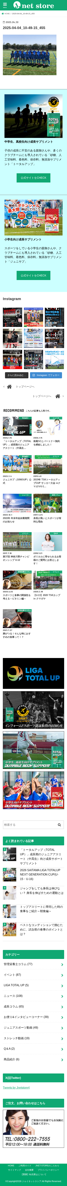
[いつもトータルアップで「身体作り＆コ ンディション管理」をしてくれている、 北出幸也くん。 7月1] (33, 317)
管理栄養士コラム (18, 964)
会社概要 (29, 1170)
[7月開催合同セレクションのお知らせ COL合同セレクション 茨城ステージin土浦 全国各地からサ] (54, 338)
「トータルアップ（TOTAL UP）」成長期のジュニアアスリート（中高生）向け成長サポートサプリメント (41, 856)
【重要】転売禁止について (33, 1174)
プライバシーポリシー (48, 1170)
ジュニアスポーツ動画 (21, 1027)
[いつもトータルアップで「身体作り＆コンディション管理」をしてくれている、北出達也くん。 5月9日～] (12, 359)
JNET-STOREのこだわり (47, 1166)
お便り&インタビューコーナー (26, 1016)
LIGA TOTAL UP (16, 985)
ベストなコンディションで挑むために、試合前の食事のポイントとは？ (41, 929)
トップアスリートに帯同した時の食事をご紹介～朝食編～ (41, 909)
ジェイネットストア (31, 1181)
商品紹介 (11, 1059)
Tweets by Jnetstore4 (16, 1087)
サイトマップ (14, 1170)
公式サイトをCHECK (33, 177)
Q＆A (9, 1048)
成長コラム (14, 1006)
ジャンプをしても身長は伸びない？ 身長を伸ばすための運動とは (42, 890)
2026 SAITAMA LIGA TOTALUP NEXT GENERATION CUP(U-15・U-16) (40, 874)
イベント (12, 974)
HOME (11, 1166)
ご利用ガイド (24, 1166)
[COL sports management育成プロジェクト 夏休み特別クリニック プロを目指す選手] (12, 317)
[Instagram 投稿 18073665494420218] (54, 359)
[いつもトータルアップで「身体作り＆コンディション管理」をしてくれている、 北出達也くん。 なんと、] (12, 338)
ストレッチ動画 (16, 1038)
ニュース (13, 995)
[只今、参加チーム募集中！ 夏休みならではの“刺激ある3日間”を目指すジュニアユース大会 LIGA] (33, 338)
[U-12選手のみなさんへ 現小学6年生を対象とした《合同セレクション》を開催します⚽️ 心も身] (54, 317)
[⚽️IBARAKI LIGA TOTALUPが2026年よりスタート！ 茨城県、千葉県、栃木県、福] (33, 359)
